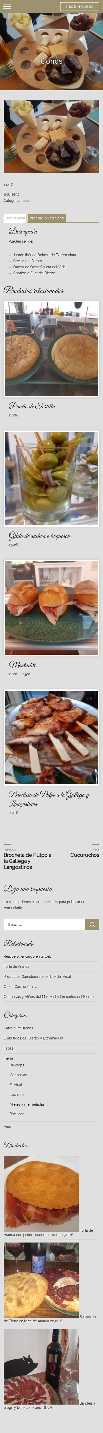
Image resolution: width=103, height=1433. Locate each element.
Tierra (8, 1058)
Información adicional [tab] (47, 218)
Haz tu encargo (80, 6)
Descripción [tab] (15, 218)
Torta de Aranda (16, 966)
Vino (7, 1127)
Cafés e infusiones (18, 1028)
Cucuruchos (84, 855)
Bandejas (17, 1065)
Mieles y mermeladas (27, 1104)
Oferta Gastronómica (20, 987)
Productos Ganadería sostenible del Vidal (37, 977)
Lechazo (17, 1095)
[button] (94, 107)
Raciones (17, 1114)
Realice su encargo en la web (28, 956)
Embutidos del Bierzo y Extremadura (33, 1038)
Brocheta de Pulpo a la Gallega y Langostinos (27, 861)
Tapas (25, 201)
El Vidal (16, 1085)
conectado (49, 902)
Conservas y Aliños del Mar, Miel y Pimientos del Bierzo (49, 997)
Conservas (18, 1075)
